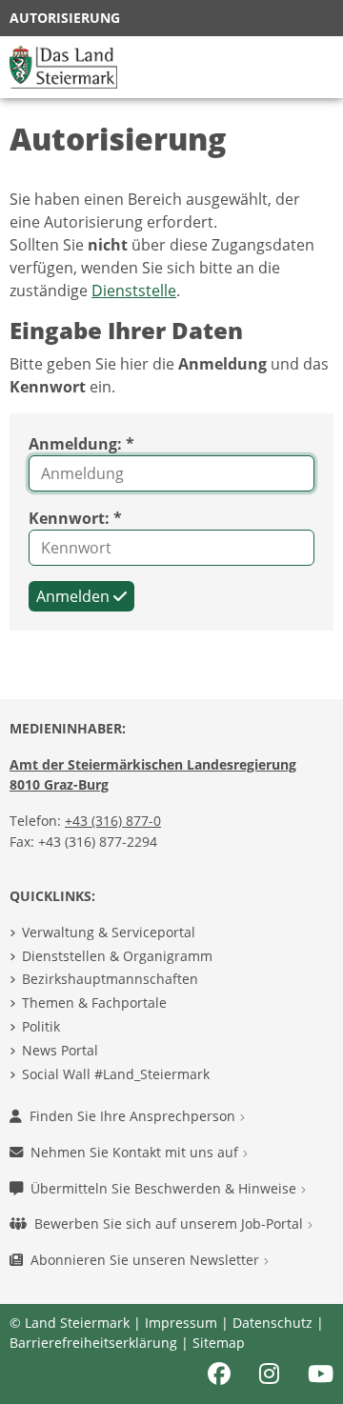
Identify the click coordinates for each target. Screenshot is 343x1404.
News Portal (60, 1050)
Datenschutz (272, 1323)
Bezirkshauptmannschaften (110, 979)
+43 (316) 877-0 (113, 821)
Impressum (181, 1323)
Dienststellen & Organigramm (117, 956)
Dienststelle (133, 290)
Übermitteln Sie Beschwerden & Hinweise (165, 1188)
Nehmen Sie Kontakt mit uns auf (136, 1152)
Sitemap (218, 1343)
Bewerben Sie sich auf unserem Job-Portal (170, 1223)
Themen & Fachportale (94, 1002)
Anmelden (74, 596)
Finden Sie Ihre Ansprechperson (134, 1116)
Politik (41, 1026)
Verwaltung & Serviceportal (108, 932)
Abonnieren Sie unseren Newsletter (146, 1260)
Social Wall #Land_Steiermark (116, 1074)
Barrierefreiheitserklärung (93, 1343)
